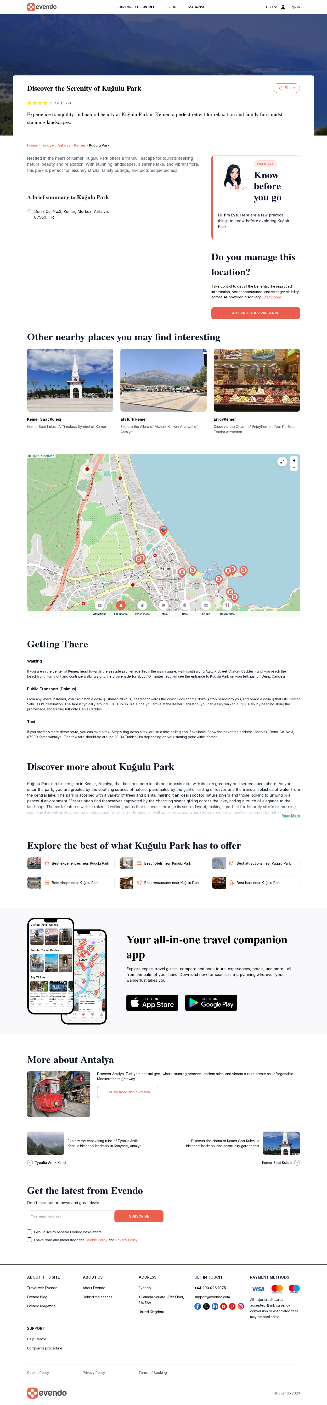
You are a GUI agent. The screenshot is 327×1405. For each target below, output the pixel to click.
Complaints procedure (44, 1348)
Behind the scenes (97, 1297)
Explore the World (137, 7)
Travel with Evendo (42, 1288)
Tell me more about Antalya (128, 1092)
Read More (291, 816)
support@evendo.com (212, 1297)
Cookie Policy (96, 1240)
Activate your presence (255, 313)
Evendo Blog (37, 1297)
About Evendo (94, 1288)
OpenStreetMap (43, 456)
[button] (163, 530)
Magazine (196, 7)
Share (290, 88)
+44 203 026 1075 (210, 1288)
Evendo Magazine (41, 1306)
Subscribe (139, 1216)
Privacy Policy (126, 1240)
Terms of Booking (153, 1373)
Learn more (271, 297)
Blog (172, 7)
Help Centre (36, 1339)
